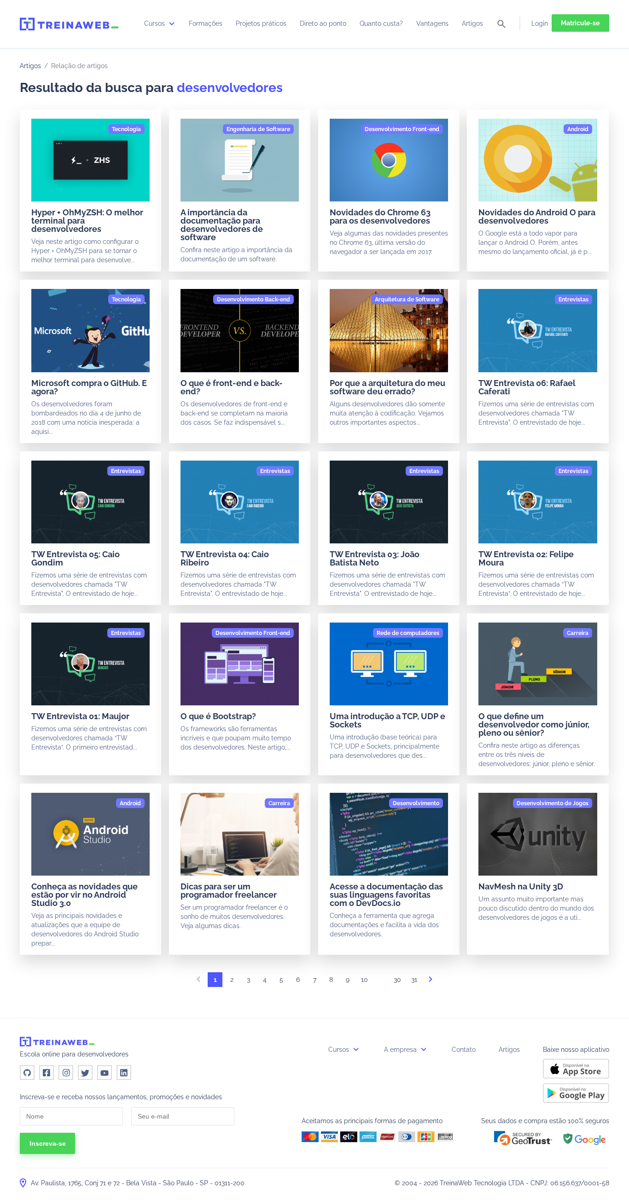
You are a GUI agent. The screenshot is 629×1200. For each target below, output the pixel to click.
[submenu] (172, 23)
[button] (523, 1138)
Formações (205, 23)
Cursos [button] (339, 1049)
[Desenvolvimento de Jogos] (552, 803)
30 (397, 979)
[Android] (577, 129)
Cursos (155, 23)
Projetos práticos (261, 23)
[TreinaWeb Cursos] (69, 24)
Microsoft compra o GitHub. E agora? (89, 387)
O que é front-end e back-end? (232, 387)
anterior (198, 982)
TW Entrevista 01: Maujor (80, 716)
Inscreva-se (47, 1143)
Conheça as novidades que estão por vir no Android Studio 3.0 (84, 895)
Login (539, 23)
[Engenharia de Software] (258, 129)
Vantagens (432, 23)
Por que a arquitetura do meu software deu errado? (387, 387)
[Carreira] (577, 633)
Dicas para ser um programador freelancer (229, 891)
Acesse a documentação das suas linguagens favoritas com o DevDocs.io (386, 895)
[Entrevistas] (573, 299)
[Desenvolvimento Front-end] (402, 129)
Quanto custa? (381, 23)
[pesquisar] (501, 24)
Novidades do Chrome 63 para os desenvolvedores (380, 216)
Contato (464, 1049)
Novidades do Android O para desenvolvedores (536, 216)
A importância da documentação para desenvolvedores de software (222, 225)
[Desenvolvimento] (416, 803)
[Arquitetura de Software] (407, 299)
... (380, 982)
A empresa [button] (401, 1049)
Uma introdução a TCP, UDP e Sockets (387, 720)
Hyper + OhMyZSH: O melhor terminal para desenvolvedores (87, 221)
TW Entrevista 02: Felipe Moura (526, 558)
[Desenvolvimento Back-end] (253, 299)
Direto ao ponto (323, 23)
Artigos (472, 23)
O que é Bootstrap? (218, 716)
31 (414, 979)
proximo (430, 982)
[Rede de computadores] (408, 633)
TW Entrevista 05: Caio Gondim (75, 558)
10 (364, 979)
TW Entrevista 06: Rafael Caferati (527, 387)
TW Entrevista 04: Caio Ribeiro (225, 558)
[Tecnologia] (126, 129)
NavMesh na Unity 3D (520, 886)
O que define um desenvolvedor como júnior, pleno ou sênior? (533, 724)
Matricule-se (580, 23)
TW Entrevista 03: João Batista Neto (374, 558)
